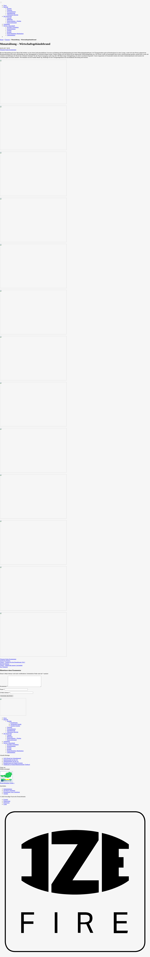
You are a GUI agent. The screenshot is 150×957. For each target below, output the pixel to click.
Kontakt (9, 32)
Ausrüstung (6, 24)
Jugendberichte (11, 13)
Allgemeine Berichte (12, 15)
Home (1, 39)
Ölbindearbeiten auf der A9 (10, 761)
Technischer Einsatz (15, 724)
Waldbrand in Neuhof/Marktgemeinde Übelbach (16, 764)
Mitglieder (10, 19)
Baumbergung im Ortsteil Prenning (13, 763)
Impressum (6, 802)
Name (2, 689)
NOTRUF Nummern (13, 27)
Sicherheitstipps (11, 29)
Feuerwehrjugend (12, 22)
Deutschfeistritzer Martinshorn (15, 33)
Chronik (9, 18)
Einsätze (9, 8)
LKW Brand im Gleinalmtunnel (12, 758)
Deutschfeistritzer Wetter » (7, 783)
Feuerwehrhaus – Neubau (14, 21)
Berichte (5, 7)
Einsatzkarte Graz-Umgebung (11, 792)
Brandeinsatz (14, 722)
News (5, 5)
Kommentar (4, 686)
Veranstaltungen (11, 11)
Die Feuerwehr (7, 16)
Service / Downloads (9, 26)
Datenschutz (6, 801)
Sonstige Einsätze (15, 726)
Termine (9, 30)
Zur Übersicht (4, 667)
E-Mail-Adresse (5, 692)
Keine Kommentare (10, 49)
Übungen (9, 10)
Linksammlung (11, 35)
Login (5, 804)
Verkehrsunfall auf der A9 (10, 760)
